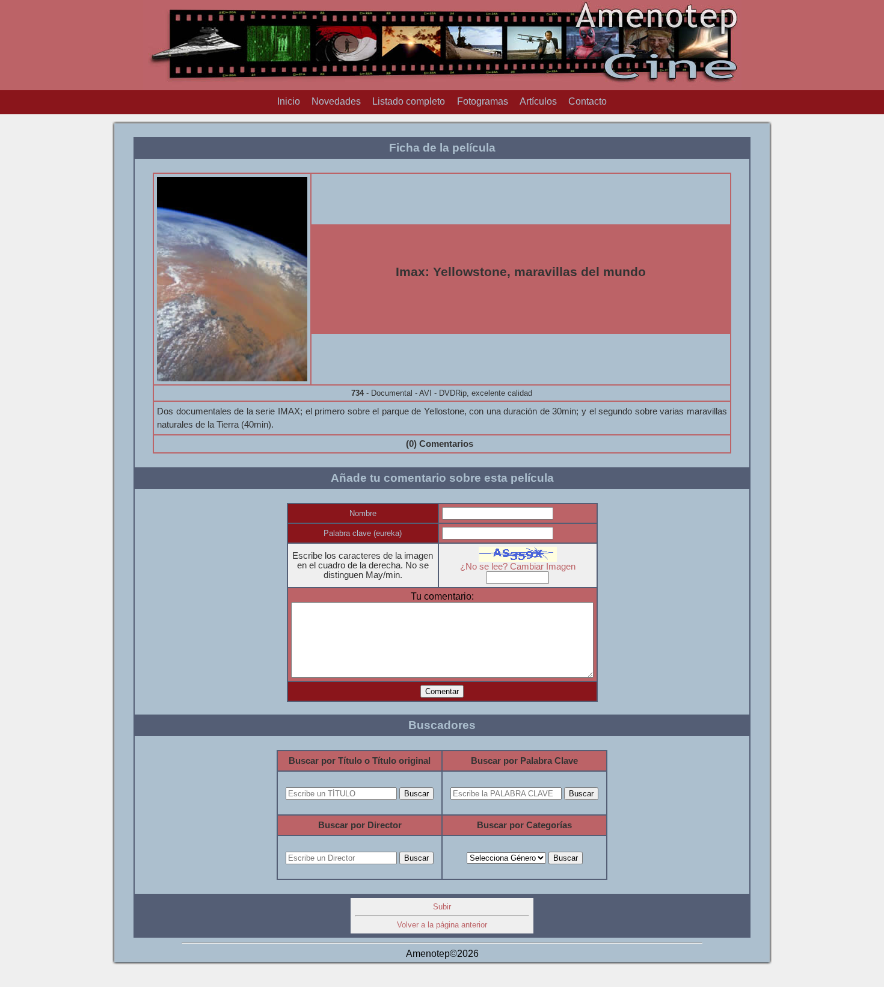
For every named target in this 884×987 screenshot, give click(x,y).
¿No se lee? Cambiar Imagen (518, 566)
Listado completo (408, 101)
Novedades (336, 101)
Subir (442, 906)
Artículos (538, 101)
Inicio (288, 101)
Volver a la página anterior (442, 924)
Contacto (587, 101)
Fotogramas (482, 101)
